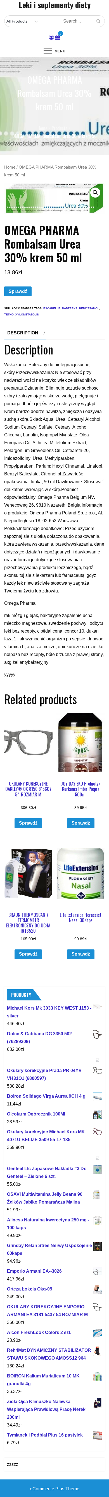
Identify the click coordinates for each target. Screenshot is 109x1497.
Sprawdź (18, 291)
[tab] (25, 333)
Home (9, 167)
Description (22, 332)
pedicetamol (89, 308)
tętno (9, 314)
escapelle (51, 308)
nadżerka (69, 308)
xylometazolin (27, 314)
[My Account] (51, 37)
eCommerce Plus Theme (54, 1488)
